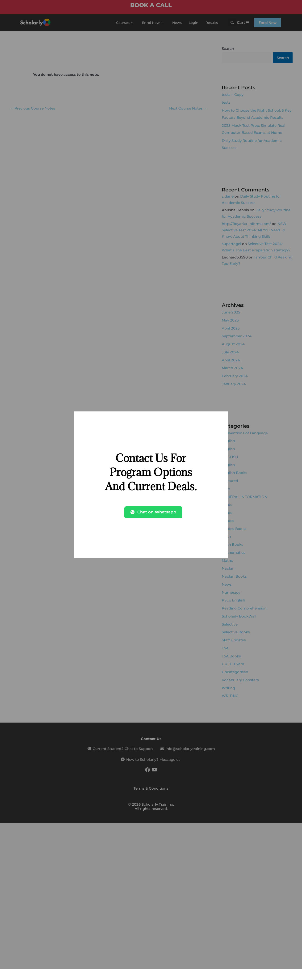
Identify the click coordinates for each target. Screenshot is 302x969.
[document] (151, 484)
